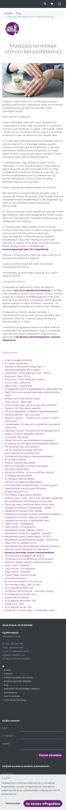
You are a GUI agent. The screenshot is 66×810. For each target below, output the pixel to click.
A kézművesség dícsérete (18, 360)
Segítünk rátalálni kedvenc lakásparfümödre (28, 562)
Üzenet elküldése (50, 755)
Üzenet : (6, 744)
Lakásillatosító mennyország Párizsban (25, 488)
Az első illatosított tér (16, 491)
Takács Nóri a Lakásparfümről (20, 543)
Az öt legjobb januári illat (18, 607)
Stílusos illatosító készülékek (20, 462)
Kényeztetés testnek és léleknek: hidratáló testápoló (32, 546)
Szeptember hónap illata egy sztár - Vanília (27, 373)
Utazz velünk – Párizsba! (17, 571)
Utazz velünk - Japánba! (17, 565)
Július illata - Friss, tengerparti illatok (24, 379)
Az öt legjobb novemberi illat (20, 594)
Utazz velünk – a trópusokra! (20, 527)
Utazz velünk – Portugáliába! (20, 568)
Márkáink (8, 674)
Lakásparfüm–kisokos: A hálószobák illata (27, 520)
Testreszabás (13, 803)
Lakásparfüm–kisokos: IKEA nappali (23, 511)
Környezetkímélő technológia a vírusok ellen (28, 501)
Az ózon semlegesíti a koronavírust (23, 581)
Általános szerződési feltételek (17, 681)
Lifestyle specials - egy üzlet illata (22, 414)
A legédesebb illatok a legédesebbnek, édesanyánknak (33, 389)
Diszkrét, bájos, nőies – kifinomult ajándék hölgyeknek (34, 498)
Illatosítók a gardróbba (17, 469)
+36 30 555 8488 (24, 625)
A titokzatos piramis (15, 578)
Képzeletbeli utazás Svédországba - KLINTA (28, 536)
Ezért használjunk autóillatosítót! (22, 453)
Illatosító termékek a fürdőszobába (23, 482)
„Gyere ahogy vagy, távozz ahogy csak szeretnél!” (31, 405)
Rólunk (7, 670)
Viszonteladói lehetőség (15, 700)
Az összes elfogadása (43, 804)
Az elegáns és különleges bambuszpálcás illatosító (31, 443)
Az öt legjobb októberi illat (19, 587)
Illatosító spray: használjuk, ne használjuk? (27, 549)
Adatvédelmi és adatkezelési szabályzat (22, 689)
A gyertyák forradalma (17, 597)
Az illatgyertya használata (18, 475)
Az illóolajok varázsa (15, 459)
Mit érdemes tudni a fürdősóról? (22, 446)
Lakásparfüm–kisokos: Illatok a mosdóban (27, 517)
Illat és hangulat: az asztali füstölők (23, 450)
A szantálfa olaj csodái (16, 437)
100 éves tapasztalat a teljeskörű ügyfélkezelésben (31, 411)
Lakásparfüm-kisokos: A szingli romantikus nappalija (33, 514)
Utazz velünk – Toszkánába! (19, 523)
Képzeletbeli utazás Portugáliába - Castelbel (28, 533)
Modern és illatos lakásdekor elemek (24, 434)
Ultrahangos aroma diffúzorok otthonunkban (29, 559)
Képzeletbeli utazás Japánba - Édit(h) (24, 530)
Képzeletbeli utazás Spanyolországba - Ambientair (31, 539)
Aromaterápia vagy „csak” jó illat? (23, 584)
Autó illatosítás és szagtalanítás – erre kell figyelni (31, 485)
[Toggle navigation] (60, 4)
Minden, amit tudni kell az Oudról (22, 398)
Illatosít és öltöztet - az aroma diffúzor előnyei (29, 472)
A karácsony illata (14, 603)
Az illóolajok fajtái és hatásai (20, 478)
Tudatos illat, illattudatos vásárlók (23, 408)
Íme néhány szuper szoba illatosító (23, 494)
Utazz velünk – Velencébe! (18, 401)
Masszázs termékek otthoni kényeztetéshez (29, 552)
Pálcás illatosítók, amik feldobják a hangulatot (29, 440)
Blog (18, 13)
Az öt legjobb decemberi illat (20, 600)
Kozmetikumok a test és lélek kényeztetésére (29, 456)
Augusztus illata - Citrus (17, 376)
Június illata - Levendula (17, 382)
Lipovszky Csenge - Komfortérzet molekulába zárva (32, 430)
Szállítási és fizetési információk (18, 677)
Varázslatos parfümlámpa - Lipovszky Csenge (29, 591)
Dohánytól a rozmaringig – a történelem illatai (30, 610)
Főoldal (8, 13)
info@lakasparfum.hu (19, 651)
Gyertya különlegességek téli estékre (24, 555)
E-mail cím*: (7, 736)
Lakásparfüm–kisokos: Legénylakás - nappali (28, 507)
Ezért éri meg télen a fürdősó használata (26, 466)
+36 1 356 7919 (16, 644)
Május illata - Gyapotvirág (18, 385)
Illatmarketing (10, 692)
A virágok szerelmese (16, 363)
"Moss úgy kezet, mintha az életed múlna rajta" (30, 504)
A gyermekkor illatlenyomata (20, 575)
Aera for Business (12, 696)
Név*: (4, 728)
